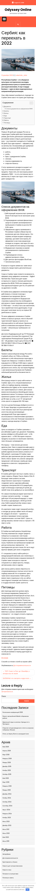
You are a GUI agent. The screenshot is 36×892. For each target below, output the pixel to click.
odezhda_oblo (21, 75)
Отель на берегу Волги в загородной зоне (15, 734)
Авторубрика (6, 854)
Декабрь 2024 (6, 794)
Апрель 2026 (6, 751)
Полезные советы (8, 878)
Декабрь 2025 (6, 766)
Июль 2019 (5, 841)
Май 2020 (5, 837)
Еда (5, 116)
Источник (4, 658)
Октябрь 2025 (6, 774)
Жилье (6, 113)
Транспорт (7, 118)
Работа (6, 120)
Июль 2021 (5, 829)
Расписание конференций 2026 (12, 712)
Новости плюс (6, 870)
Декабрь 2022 (6, 825)
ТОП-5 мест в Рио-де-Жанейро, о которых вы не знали (16, 672)
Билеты (6, 111)
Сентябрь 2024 (7, 806)
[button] (30, 103)
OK (27, 889)
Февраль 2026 (7, 758)
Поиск (4, 696)
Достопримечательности (22, 665)
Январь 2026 (6, 762)
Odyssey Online (18, 9)
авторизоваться (7, 691)
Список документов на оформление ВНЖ (19, 109)
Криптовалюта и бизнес (9, 862)
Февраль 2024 (7, 814)
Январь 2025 (6, 790)
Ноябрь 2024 (6, 798)
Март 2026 (5, 755)
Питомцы (7, 123)
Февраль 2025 (7, 786)
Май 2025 (5, 778)
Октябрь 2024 (6, 802)
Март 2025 (5, 782)
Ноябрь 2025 (6, 770)
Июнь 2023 (6, 821)
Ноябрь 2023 (6, 817)
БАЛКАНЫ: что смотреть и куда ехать (16, 678)
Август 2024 (6, 810)
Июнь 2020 (6, 833)
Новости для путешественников (12, 866)
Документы (7, 106)
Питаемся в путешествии (10, 874)
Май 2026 (5, 747)
